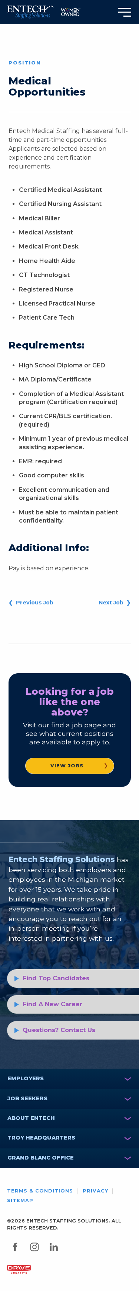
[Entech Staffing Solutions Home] (30, 12)
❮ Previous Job (31, 602)
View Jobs (66, 765)
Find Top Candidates (56, 978)
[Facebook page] (16, 1254)
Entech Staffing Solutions (62, 859)
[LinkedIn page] (55, 1254)
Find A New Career (52, 1004)
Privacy (95, 1191)
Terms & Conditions (40, 1191)
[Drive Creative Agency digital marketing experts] (19, 1269)
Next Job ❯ (115, 602)
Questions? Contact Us (59, 1030)
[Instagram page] (35, 1254)
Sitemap (20, 1200)
